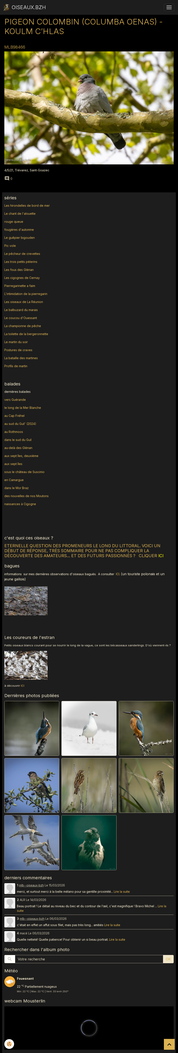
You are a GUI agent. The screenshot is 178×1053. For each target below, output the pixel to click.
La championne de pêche (22, 326)
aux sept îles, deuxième (21, 456)
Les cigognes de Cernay (22, 278)
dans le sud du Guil (17, 440)
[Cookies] (9, 1044)
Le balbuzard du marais (21, 310)
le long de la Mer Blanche (22, 407)
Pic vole (10, 245)
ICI (117, 574)
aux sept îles (13, 464)
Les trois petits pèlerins (20, 262)
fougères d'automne (19, 229)
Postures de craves (18, 350)
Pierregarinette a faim (19, 286)
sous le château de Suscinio (24, 472)
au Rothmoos (13, 432)
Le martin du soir (16, 342)
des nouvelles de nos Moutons (26, 496)
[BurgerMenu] (169, 7)
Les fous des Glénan (19, 270)
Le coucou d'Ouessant (20, 318)
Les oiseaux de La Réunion (23, 302)
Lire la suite (122, 891)
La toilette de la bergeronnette (26, 334)
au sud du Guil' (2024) (20, 424)
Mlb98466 (14, 47)
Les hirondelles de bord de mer (27, 205)
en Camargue (14, 480)
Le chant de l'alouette (20, 213)
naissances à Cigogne (20, 504)
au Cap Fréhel (14, 416)
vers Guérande (15, 399)
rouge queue (13, 221)
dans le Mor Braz (16, 488)
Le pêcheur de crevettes (22, 253)
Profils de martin (15, 366)
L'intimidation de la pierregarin (25, 294)
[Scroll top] (169, 1044)
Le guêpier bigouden (19, 237)
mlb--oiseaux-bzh (31, 885)
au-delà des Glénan (18, 448)
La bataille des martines (21, 358)
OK (168, 959)
